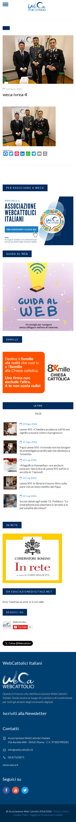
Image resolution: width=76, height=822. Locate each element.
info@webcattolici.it (20, 749)
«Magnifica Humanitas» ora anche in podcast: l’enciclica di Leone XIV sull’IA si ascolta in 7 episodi (44, 469)
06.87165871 (16, 757)
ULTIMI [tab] (38, 405)
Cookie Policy (20, 814)
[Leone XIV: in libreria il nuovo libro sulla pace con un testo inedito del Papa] (10, 482)
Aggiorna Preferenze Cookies (46, 814)
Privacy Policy (61, 811)
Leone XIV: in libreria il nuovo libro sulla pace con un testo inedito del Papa (43, 485)
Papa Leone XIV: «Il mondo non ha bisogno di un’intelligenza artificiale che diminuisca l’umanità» (45, 451)
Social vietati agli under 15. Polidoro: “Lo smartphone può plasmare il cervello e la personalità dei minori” (44, 505)
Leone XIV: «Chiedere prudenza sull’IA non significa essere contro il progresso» (45, 431)
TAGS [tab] (38, 413)
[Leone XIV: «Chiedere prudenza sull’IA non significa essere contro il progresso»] (10, 429)
